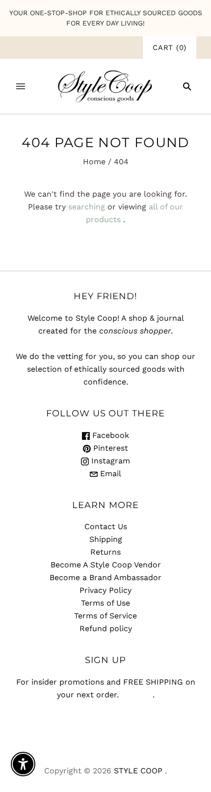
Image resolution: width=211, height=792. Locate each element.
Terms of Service (105, 615)
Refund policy (105, 628)
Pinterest (109, 448)
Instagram (109, 460)
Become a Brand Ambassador (105, 577)
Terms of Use (105, 603)
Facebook (109, 435)
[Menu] (20, 86)
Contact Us (105, 526)
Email (109, 473)
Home (94, 161)
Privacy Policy (105, 590)
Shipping (105, 539)
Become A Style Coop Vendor (106, 564)
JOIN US (137, 694)
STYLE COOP (138, 770)
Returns (105, 552)
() (169, 47)
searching (86, 206)
